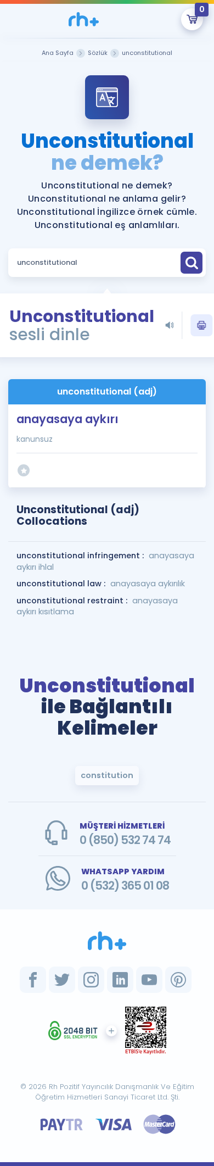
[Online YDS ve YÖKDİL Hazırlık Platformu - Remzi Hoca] (107, 940)
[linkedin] (120, 980)
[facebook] (33, 980)
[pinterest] (178, 980)
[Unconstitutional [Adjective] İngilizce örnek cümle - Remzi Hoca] (84, 19)
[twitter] (62, 980)
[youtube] (149, 980)
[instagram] (91, 980)
